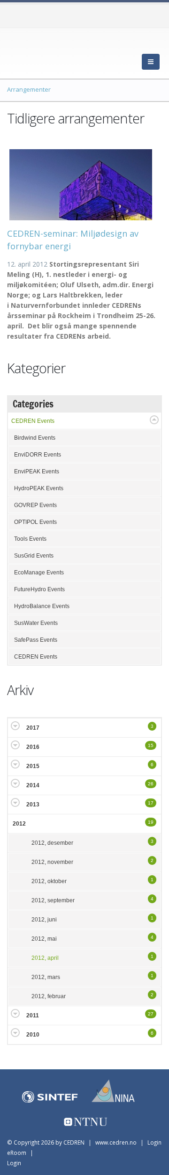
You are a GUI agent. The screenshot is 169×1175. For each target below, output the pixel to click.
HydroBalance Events (41, 606)
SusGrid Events (34, 555)
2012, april (45, 958)
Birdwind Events (34, 438)
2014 (32, 785)
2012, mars (45, 977)
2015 (32, 766)
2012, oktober (49, 881)
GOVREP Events (35, 505)
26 (151, 783)
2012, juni (44, 919)
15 (151, 745)
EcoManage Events (39, 572)
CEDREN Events (32, 421)
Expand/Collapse (154, 419)
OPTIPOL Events (35, 522)
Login (14, 1163)
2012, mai (44, 939)
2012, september (53, 900)
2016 (32, 747)
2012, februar (48, 996)
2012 (19, 823)
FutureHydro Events (39, 589)
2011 (32, 1015)
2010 (32, 1034)
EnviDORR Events (37, 454)
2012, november (52, 862)
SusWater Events (36, 623)
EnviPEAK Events (36, 471)
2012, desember (52, 843)
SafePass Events (35, 640)
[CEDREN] (49, 51)
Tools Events (30, 539)
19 (151, 822)
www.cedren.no (116, 1142)
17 (151, 802)
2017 (32, 728)
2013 (32, 804)
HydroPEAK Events (38, 488)
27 (151, 1013)
